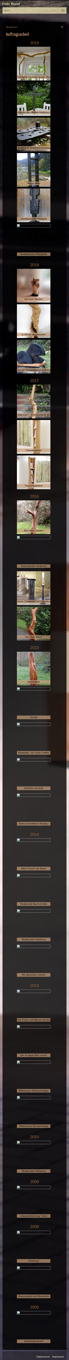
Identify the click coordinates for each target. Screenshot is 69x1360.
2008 (34, 1226)
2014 (34, 834)
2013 (34, 985)
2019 (34, 43)
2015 (34, 647)
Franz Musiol (11, 4)
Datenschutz (43, 1356)
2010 (34, 1137)
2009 (34, 1181)
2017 (34, 380)
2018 (34, 265)
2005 (34, 1307)
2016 (34, 496)
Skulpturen (11, 27)
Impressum (58, 1356)
